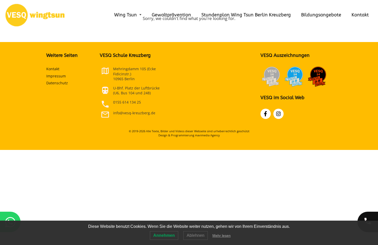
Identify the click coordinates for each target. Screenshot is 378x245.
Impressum (56, 76)
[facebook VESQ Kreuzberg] (265, 114)
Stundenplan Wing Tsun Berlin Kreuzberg (246, 15)
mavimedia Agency (207, 135)
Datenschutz (57, 82)
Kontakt (360, 15)
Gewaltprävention (171, 15)
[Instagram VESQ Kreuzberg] (278, 114)
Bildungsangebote (321, 15)
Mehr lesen (221, 235)
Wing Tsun (126, 15)
